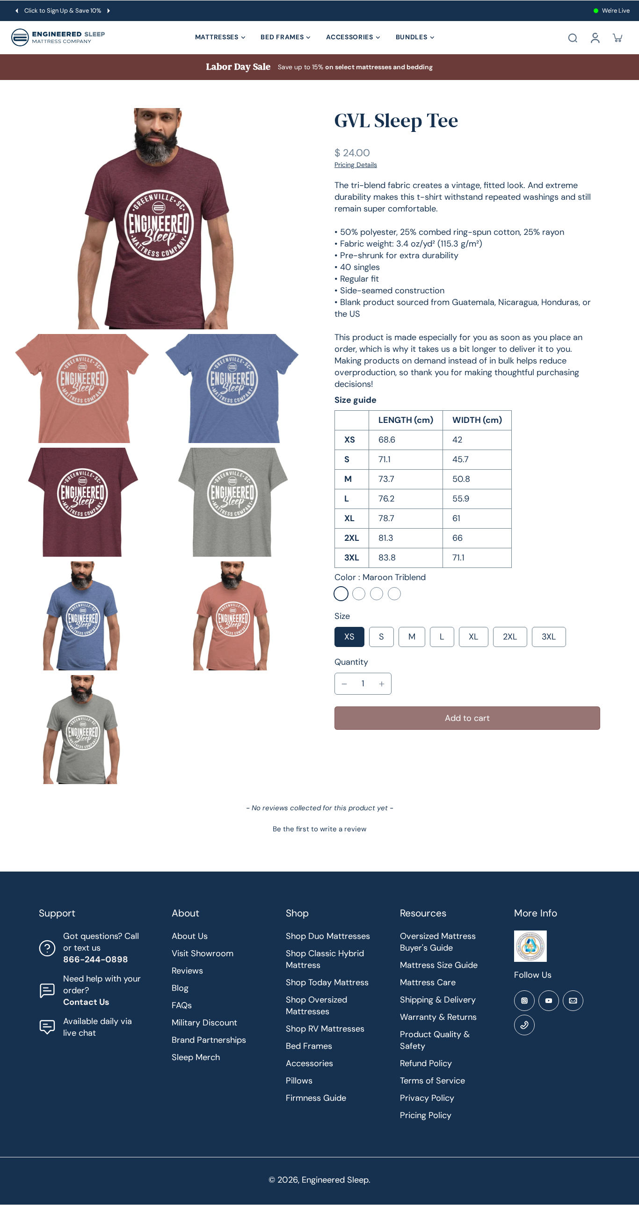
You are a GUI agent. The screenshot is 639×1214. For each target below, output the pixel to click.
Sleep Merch (196, 1057)
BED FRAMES (282, 37)
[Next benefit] (114, 10)
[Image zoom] (157, 218)
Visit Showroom (202, 953)
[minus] (344, 684)
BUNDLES (412, 37)
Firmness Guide (316, 1098)
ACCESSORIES (349, 37)
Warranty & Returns (438, 1017)
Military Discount (204, 1022)
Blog (180, 988)
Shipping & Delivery (438, 999)
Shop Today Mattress (327, 982)
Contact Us (86, 1002)
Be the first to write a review (319, 829)
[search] (572, 37)
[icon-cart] (617, 37)
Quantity (351, 662)
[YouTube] (548, 1000)
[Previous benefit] (16, 10)
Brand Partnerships (209, 1040)
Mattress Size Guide (439, 965)
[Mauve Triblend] (376, 593)
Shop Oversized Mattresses (316, 1005)
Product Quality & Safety (435, 1040)
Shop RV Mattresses (325, 1028)
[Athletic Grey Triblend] (394, 593)
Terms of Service (432, 1080)
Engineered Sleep (335, 1179)
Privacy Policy (427, 1098)
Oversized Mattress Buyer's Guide (438, 941)
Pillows (299, 1080)
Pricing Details (355, 164)
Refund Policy (426, 1063)
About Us (190, 936)
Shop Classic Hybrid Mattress (325, 959)
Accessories (309, 1063)
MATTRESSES (217, 37)
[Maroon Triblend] (341, 593)
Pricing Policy (425, 1115)
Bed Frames (309, 1046)
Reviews (187, 970)
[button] (467, 718)
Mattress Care (428, 982)
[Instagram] (524, 1000)
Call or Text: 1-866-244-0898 (65, 11)
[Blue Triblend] (358, 593)
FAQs (182, 1005)
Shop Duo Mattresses (328, 936)
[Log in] (595, 37)
